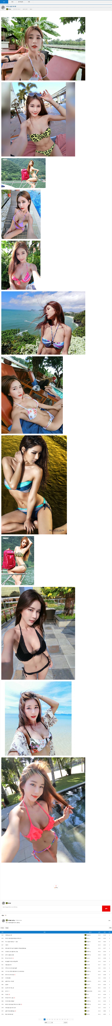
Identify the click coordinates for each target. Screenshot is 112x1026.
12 (47, 1019)
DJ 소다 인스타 (9, 958)
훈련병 (9, 903)
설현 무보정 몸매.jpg (10, 1011)
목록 (110, 927)
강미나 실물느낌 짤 (9, 954)
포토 (12, 1)
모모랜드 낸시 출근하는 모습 (11, 951)
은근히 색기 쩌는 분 (9, 987)
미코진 (7, 994)
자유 (29, 1)
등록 (106, 908)
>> (72, 1019)
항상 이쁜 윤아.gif (9, 1014)
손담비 (6, 984)
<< (39, 1019)
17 (59, 1019)
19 (64, 1019)
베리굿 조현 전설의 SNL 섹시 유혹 (13, 1004)
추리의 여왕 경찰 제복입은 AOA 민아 (13, 938)
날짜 (99, 932)
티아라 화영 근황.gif (9, 1001)
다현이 (6, 945)
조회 (105, 932)
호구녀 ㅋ (7, 991)
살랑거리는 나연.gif (9, 981)
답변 (109, 920)
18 (62, 1019)
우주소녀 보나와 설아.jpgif (11, 968)
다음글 (6, 927)
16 (57, 1019)
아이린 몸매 (7, 978)
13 (49, 1019)
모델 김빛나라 (8, 964)
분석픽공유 (20, 1)
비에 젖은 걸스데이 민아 (10, 1007)
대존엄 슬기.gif (8, 935)
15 (54, 1019)
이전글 (2, 927)
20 (67, 1019)
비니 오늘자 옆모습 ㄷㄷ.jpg (11, 941)
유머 (4, 1)
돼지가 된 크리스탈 (10, 974)
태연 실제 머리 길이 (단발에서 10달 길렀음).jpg (15, 948)
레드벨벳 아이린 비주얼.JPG (11, 961)
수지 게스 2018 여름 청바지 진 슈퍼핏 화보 (14, 971)
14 (52, 1019)
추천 (109, 932)
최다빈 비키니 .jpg (10, 997)
